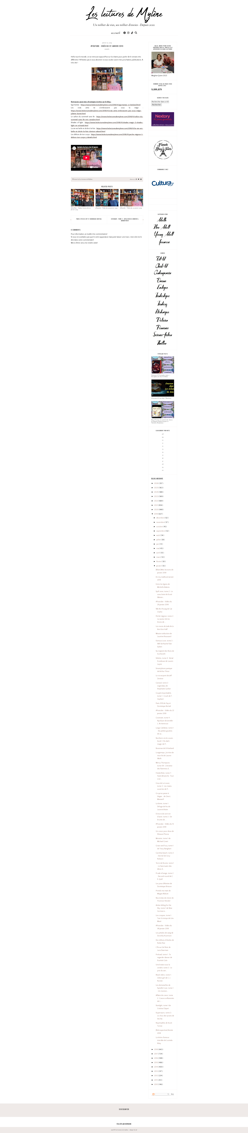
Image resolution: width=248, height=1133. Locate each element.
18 (162, 464)
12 (162, 446)
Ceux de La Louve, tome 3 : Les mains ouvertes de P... (164, 786)
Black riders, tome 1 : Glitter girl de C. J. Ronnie (164, 978)
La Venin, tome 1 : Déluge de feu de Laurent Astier (163, 806)
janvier (159, 566)
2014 (156, 1067)
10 (162, 440)
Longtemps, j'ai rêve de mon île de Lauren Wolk (165, 756)
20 (162, 470)
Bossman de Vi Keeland (165, 748)
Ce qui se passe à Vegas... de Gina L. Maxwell (163, 796)
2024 (156, 492)
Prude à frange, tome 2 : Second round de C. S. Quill (165, 876)
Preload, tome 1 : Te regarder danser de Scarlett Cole (164, 957)
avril (158, 553)
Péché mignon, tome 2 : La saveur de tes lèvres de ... (165, 619)
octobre (159, 527)
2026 (156, 483)
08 (163, 434)
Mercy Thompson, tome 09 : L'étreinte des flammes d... (164, 766)
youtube (107, 49)
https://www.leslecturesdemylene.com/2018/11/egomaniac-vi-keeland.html (111, 105)
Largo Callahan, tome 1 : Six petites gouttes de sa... (165, 731)
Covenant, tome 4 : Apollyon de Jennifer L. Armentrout (164, 721)
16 (162, 458)
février (159, 562)
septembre (160, 531)
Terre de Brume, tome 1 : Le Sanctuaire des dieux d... (165, 866)
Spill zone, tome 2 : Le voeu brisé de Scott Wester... (164, 594)
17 (162, 461)
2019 (156, 514)
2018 (156, 1049)
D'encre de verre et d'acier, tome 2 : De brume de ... (164, 817)
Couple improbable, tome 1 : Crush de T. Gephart (164, 696)
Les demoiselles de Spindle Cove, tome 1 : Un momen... (164, 988)
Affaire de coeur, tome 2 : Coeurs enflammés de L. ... (165, 998)
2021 (156, 505)
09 (163, 437)
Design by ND (133, 1130)
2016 (156, 1058)
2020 (156, 510)
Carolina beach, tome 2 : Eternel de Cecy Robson (165, 856)
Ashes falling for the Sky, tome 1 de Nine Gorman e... (164, 908)
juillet (158, 540)
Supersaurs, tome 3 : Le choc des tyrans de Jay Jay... (165, 1016)
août (158, 535)
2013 (156, 1071)
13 (162, 449)
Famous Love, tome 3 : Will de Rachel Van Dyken (164, 644)
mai (158, 548)
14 (162, 452)
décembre (160, 518)
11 (162, 443)
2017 (156, 1054)
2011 (156, 1080)
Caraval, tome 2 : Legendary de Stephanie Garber (163, 686)
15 (162, 455)
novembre (160, 522)
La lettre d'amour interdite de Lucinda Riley (164, 1040)
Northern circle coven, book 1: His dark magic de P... (164, 741)
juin (157, 544)
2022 (156, 501)
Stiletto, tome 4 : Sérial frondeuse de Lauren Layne (164, 661)
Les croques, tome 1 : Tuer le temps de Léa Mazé (164, 918)
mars (158, 557)
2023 (156, 496)
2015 (156, 1063)
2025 (156, 488)
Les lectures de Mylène (124, 14)
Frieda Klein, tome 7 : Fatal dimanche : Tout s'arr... (165, 776)
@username (126, 1124)
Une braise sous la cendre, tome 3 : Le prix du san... (164, 968)
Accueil (115, 33)
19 (162, 467)
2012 (156, 1076)
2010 (156, 1084)
